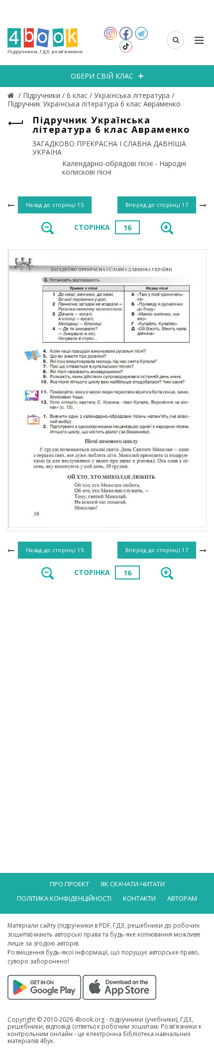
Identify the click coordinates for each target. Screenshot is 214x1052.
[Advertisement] (107, 702)
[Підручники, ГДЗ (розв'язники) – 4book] (11, 95)
